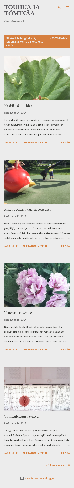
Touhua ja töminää (22, 10)
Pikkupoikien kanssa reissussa (27, 209)
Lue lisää (64, 142)
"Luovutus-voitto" (19, 312)
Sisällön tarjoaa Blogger (39, 478)
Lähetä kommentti (34, 142)
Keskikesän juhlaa (18, 105)
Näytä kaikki (59, 38)
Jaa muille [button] (11, 142)
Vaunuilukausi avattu (21, 416)
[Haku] (59, 6)
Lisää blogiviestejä (57, 465)
